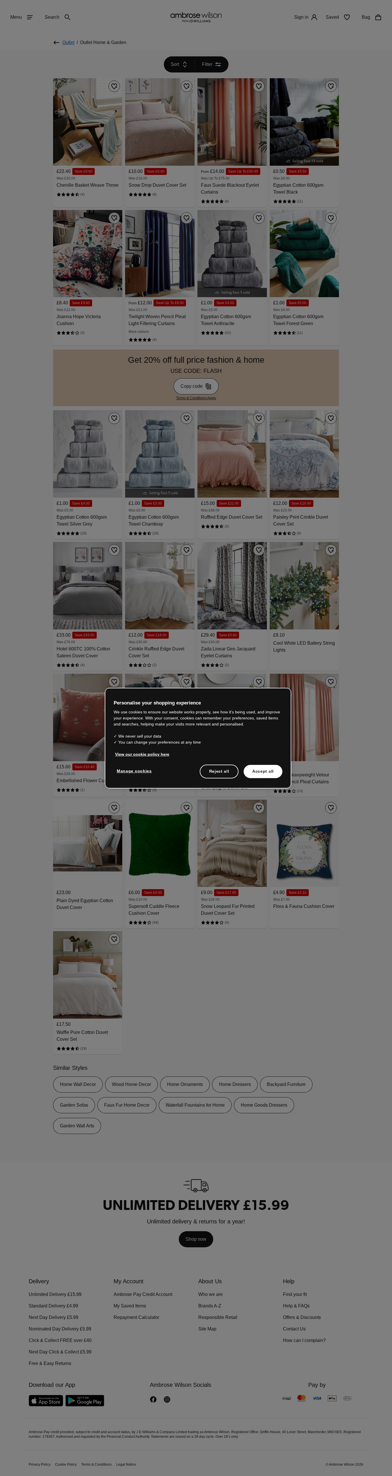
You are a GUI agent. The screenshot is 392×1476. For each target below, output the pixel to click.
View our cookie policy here (139, 754)
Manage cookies (133, 771)
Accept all (263, 771)
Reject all (219, 771)
